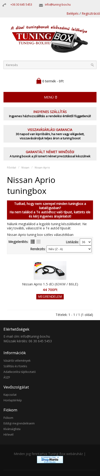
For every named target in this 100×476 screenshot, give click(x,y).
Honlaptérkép (12, 400)
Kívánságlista (11, 429)
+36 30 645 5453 (21, 5)
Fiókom (8, 418)
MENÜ (49, 97)
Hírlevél (8, 435)
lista (33, 242)
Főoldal (11, 167)
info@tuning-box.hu (58, 5)
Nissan (25, 167)
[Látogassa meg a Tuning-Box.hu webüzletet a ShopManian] (50, 462)
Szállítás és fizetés (15, 366)
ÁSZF (6, 377)
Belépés (73, 13)
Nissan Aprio (42, 167)
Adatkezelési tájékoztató (19, 372)
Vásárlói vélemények (16, 361)
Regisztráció (91, 13)
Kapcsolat (10, 395)
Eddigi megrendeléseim (19, 423)
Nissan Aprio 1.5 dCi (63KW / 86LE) (50, 284)
